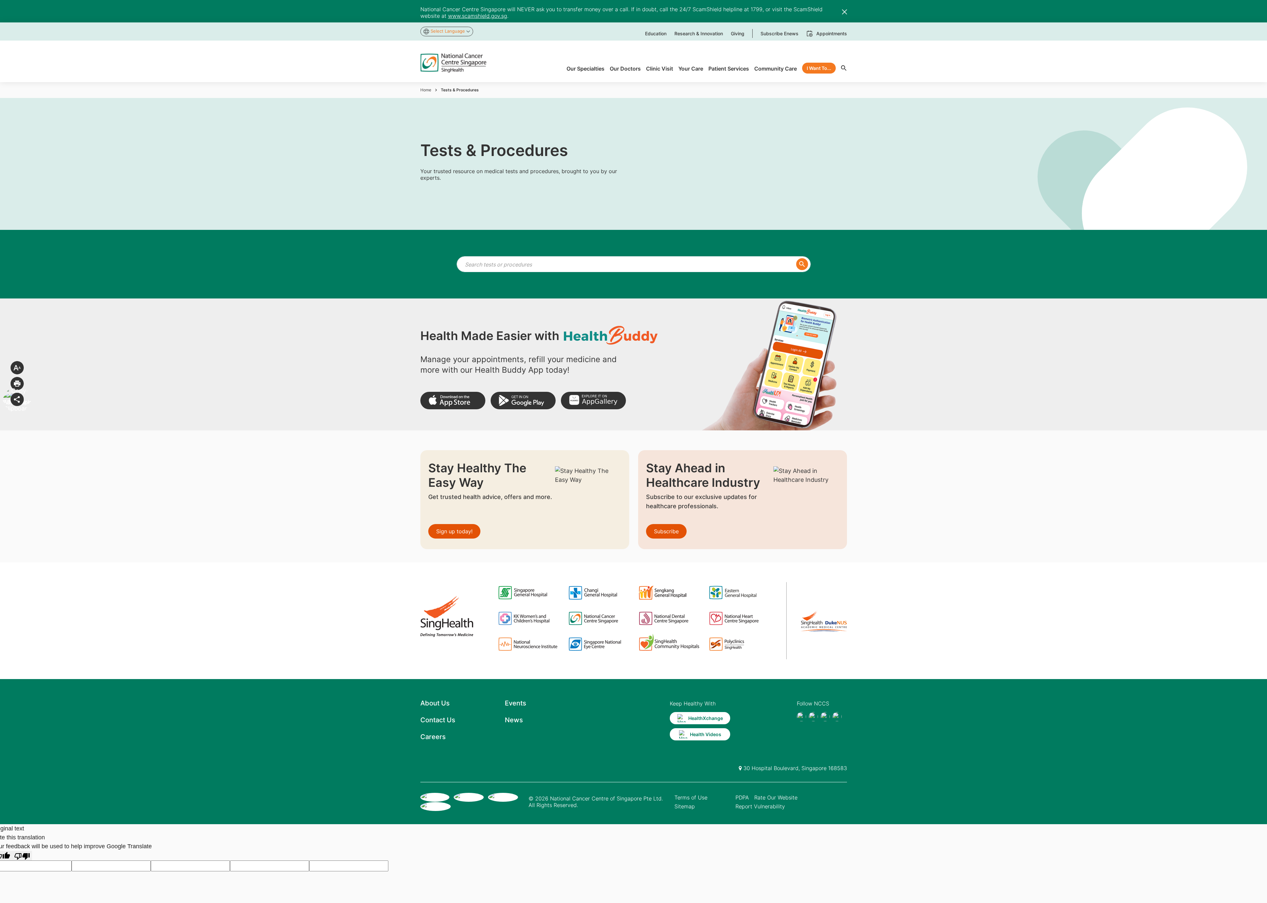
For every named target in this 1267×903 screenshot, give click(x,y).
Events (515, 703)
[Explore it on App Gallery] (593, 400)
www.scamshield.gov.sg (477, 16)
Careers (433, 737)
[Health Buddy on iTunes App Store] (452, 400)
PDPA (742, 797)
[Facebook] (801, 716)
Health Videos (705, 734)
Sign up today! (454, 531)
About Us (435, 703)
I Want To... (819, 68)
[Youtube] (813, 716)
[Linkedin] (837, 716)
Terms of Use (690, 797)
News (514, 720)
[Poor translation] (22, 855)
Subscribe (666, 531)
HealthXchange (705, 718)
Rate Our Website (775, 797)
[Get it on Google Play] (523, 400)
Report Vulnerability (760, 806)
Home (425, 89)
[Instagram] (825, 716)
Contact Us (437, 720)
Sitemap (684, 806)
